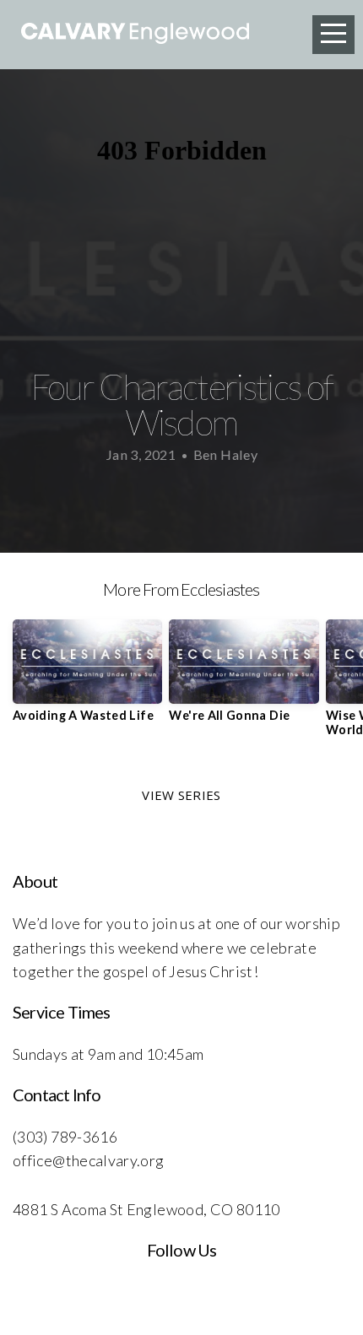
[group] (87, 677)
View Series (181, 794)
